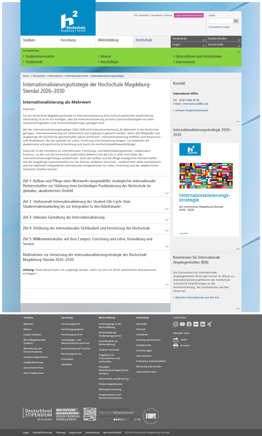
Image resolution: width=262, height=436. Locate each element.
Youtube (183, 324)
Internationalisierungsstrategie (107, 76)
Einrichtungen (144, 350)
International (185, 62)
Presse (168, 15)
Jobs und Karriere (146, 371)
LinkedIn (203, 324)
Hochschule (144, 40)
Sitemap (61, 432)
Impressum (75, 432)
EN (135, 15)
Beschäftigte (110, 62)
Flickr (196, 324)
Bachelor (28, 324)
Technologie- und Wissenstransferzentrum (75, 341)
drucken (185, 345)
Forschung (68, 40)
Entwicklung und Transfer (75, 348)
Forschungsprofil (70, 324)
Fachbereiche (143, 345)
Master (28, 329)
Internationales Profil (77, 76)
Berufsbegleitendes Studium (35, 341)
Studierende (34, 62)
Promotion (67, 359)
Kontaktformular (42, 432)
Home (26, 76)
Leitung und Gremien (148, 339)
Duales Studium (32, 334)
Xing (210, 324)
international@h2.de (195, 103)
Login (26, 432)
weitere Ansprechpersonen (191, 110)
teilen (184, 339)
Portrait (140, 329)
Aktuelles (66, 364)
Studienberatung (33, 362)
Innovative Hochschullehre (151, 361)
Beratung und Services (148, 366)
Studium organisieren (36, 357)
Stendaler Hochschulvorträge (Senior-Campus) (114, 370)
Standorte (157, 15)
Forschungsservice (71, 353)
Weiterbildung (108, 40)
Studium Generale (109, 349)
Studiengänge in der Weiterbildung (110, 326)
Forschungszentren (72, 334)
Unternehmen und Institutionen (199, 56)
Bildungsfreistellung (110, 389)
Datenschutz (92, 432)
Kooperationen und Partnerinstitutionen (110, 396)
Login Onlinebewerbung (188, 15)
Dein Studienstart (34, 373)
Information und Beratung (114, 378)
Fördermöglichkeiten (110, 384)
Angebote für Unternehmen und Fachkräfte (109, 358)
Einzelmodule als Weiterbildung (108, 343)
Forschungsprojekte (72, 329)
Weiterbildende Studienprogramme (110, 334)
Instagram (176, 324)
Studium (29, 40)
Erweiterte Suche (220, 27)
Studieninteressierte (39, 56)
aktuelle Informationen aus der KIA (197, 297)
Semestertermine (34, 367)
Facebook (190, 324)
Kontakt (144, 15)
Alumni (106, 56)
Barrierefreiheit (112, 432)
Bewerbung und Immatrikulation (33, 350)
